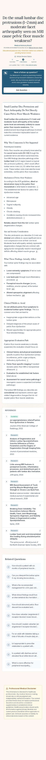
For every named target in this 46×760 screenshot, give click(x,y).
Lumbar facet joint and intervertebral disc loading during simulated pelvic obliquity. (25, 536)
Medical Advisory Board (23, 45)
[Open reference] (40, 417)
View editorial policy (31, 65)
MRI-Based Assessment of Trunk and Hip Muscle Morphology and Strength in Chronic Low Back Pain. (24, 487)
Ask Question (21, 90)
